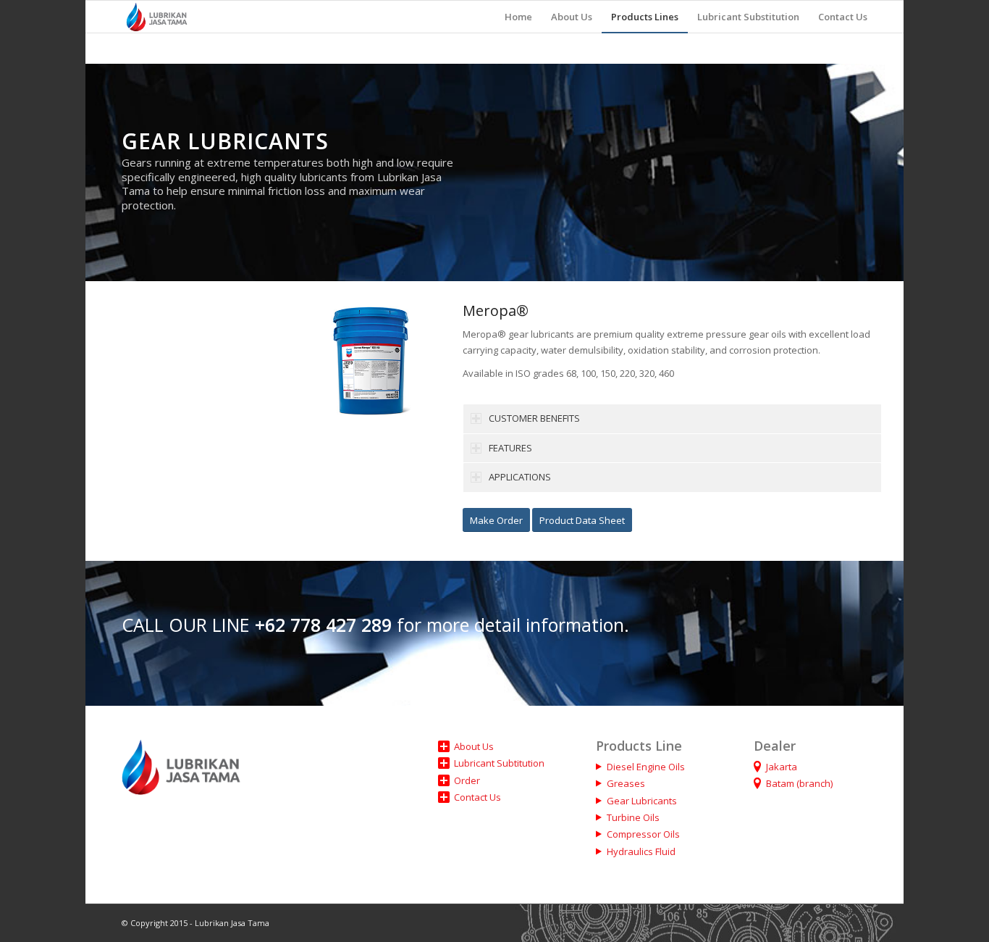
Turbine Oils (633, 817)
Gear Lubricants (642, 800)
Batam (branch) (799, 783)
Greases (626, 783)
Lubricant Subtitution (499, 763)
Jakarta (781, 766)
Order (467, 780)
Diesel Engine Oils (646, 766)
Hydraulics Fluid (641, 851)
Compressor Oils (643, 834)
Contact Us (477, 797)
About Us (474, 746)
